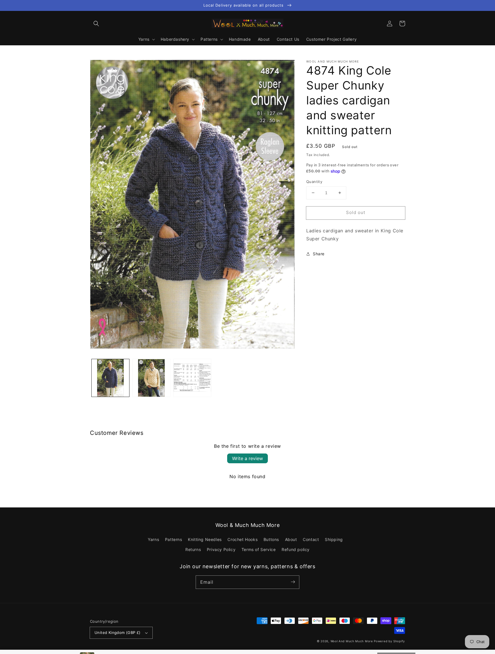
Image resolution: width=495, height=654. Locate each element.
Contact (311, 539)
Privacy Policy (221, 549)
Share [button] (319, 253)
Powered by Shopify (389, 641)
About (291, 539)
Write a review (247, 458)
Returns (193, 549)
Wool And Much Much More (352, 641)
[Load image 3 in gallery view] (192, 378)
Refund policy (296, 549)
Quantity (314, 181)
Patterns (173, 539)
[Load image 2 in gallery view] (151, 378)
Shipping (334, 539)
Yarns (153, 539)
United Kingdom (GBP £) (118, 632)
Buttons (271, 539)
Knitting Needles (205, 539)
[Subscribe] (292, 582)
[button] (96, 23)
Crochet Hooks (242, 539)
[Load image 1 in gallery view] (110, 378)
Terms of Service (258, 549)
